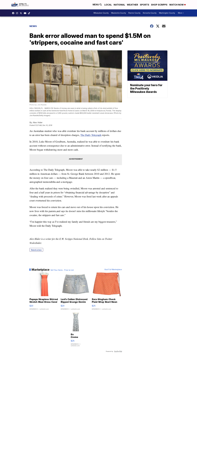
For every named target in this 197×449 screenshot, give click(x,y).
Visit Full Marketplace (113, 270)
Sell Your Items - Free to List (62, 270)
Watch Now (176, 4)
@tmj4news (29, 13)
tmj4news (17, 13)
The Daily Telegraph (90, 135)
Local (108, 4)
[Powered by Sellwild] (118, 351)
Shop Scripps (159, 4)
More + (181, 13)
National (119, 4)
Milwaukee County (101, 13)
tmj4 (14, 13)
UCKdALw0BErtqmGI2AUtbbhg (26, 13)
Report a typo (36, 250)
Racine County (134, 13)
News (33, 26)
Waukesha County (118, 13)
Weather (132, 4)
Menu (96, 4)
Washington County (167, 13)
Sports (144, 4)
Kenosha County (150, 13)
